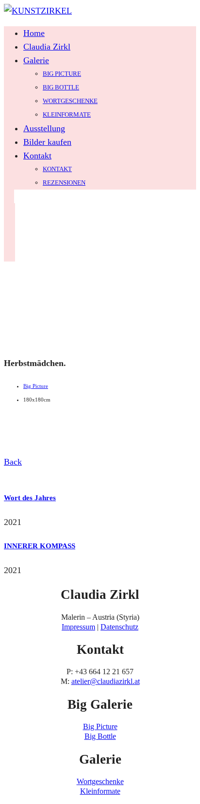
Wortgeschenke (70, 101)
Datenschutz (119, 627)
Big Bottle (61, 87)
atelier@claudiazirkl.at (105, 681)
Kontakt (37, 155)
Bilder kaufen (47, 142)
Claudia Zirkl (46, 47)
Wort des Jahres (30, 498)
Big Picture (62, 73)
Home (34, 33)
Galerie (36, 60)
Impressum (78, 627)
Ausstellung (44, 128)
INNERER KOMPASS (39, 546)
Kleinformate (67, 114)
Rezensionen (64, 182)
